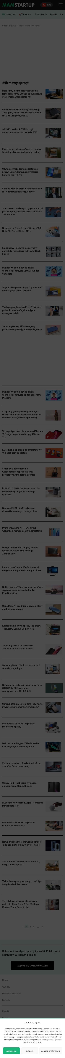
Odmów (29, 1050)
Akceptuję (11, 1050)
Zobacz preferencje (50, 1050)
